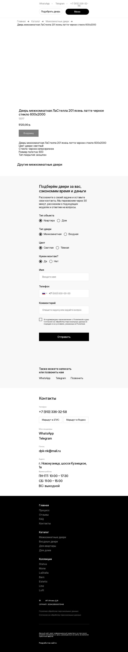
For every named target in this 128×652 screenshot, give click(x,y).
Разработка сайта (48, 643)
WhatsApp (44, 3)
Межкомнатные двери (57, 21)
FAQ (41, 519)
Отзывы (44, 514)
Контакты (45, 523)
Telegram (59, 3)
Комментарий (47, 303)
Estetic (43, 581)
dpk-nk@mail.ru (50, 451)
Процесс (44, 510)
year (43, 600)
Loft (41, 590)
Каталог (35, 21)
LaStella (44, 572)
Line (41, 585)
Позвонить (77, 378)
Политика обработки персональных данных (58, 611)
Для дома (45, 550)
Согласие (48, 321)
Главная (21, 21)
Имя (41, 269)
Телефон (44, 286)
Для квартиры (47, 545)
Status (43, 564)
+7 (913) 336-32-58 (79, 4)
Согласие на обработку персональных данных (60, 615)
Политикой (78, 319)
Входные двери (48, 541)
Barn (41, 577)
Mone (42, 568)
